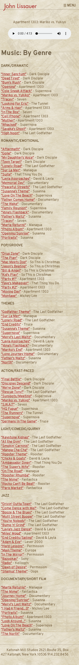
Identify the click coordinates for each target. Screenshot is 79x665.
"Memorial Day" (13, 183)
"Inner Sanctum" (13, 74)
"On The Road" (12, 471)
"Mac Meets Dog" (14, 262)
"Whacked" (9, 125)
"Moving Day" (11, 292)
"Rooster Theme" (14, 454)
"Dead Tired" (10, 78)
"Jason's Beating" (14, 266)
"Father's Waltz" (13, 217)
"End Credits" (11, 325)
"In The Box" (10, 112)
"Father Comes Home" (18, 200)
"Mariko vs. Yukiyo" (15, 400)
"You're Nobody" (13, 521)
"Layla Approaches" (15, 179)
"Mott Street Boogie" (17, 517)
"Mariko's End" (12, 350)
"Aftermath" (10, 149)
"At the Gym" (11, 442)
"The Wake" (10, 204)
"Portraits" (9, 238)
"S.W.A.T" (8, 405)
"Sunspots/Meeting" (16, 396)
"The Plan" (9, 258)
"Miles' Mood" (11, 534)
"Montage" (9, 296)
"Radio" (6, 563)
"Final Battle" (11, 379)
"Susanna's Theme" (15, 191)
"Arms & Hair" (11, 108)
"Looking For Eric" (14, 104)
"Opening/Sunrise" (15, 234)
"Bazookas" (9, 559)
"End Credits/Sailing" (17, 538)
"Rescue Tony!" (12, 392)
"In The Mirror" (12, 555)
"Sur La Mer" (10, 170)
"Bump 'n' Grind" (13, 525)
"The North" (10, 634)
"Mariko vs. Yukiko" (15, 95)
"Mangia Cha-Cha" (14, 450)
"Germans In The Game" (19, 422)
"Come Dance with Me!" (18, 508)
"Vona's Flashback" (15, 212)
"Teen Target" (11, 162)
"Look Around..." (13, 621)
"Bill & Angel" (11, 271)
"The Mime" (10, 480)
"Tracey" (7, 100)
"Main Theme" (11, 550)
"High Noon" (10, 133)
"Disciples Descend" (16, 384)
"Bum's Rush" (11, 83)
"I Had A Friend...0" (15, 609)
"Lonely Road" (11, 166)
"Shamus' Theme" (14, 572)
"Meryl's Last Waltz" (16, 337)
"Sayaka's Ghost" (13, 129)
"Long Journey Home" (18, 354)
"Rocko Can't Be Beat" (18, 484)
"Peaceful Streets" (15, 187)
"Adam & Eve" (11, 542)
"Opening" (8, 87)
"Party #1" (9, 279)
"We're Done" (11, 388)
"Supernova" (10, 333)
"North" (7, 363)
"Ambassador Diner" (16, 463)
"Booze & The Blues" (16, 513)
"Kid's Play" (9, 275)
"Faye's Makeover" (15, 283)
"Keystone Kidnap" (15, 438)
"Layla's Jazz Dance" (16, 529)
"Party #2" (9, 288)
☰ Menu (69, 5)
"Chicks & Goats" (13, 459)
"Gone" (6, 154)
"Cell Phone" (10, 116)
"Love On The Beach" (17, 196)
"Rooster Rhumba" (15, 475)
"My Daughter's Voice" (17, 158)
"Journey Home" (13, 596)
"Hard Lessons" (12, 546)
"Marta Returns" (13, 225)
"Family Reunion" (14, 208)
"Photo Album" (12, 229)
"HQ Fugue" (9, 409)
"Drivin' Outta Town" (16, 504)
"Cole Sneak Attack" (16, 91)
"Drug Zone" (10, 254)
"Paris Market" (12, 488)
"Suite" (6, 175)
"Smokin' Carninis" (15, 446)
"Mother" (8, 121)
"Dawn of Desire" (14, 567)
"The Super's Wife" (15, 467)
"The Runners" (12, 413)
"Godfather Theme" (16, 312)
